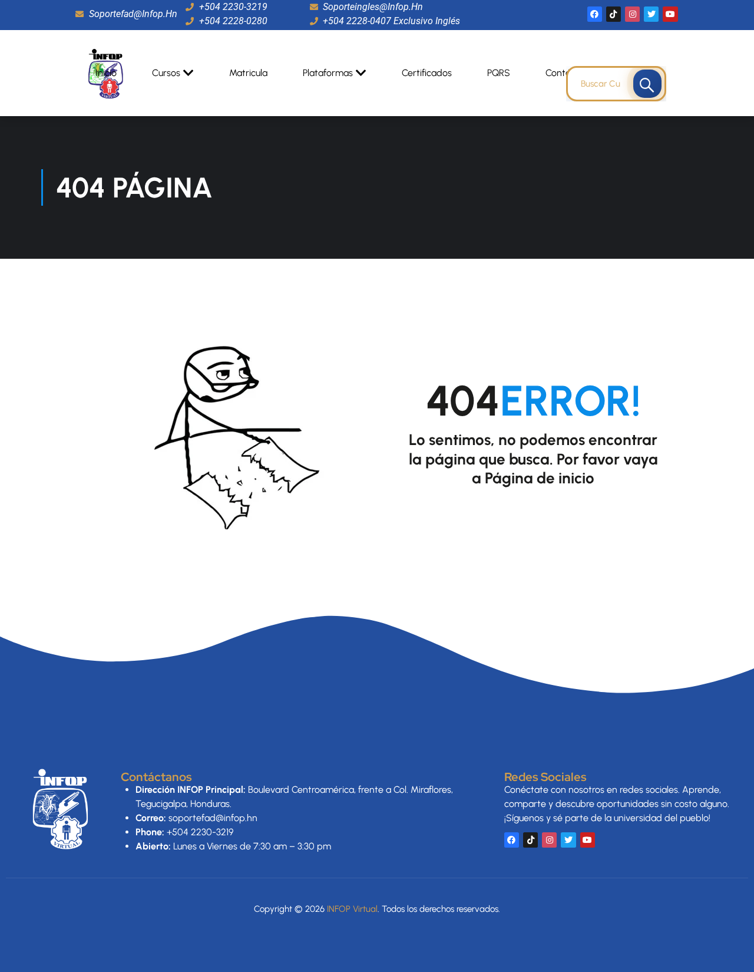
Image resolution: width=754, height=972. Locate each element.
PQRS (498, 72)
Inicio (106, 72)
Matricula (248, 72)
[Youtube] (670, 13)
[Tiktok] (613, 13)
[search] (647, 84)
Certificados (427, 72)
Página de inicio (539, 478)
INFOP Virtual (352, 909)
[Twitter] (651, 13)
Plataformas (328, 72)
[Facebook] (594, 13)
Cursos (166, 72)
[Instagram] (632, 13)
